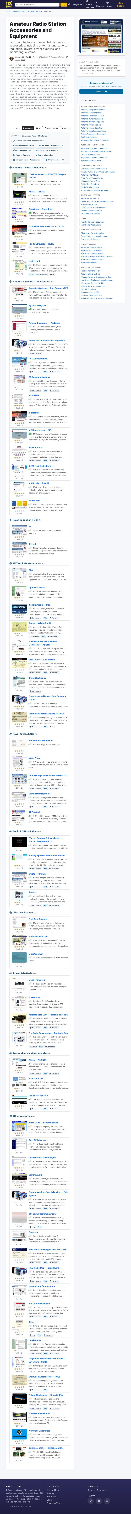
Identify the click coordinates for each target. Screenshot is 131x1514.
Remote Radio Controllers (91, 210)
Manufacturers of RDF (90, 292)
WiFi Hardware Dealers (90, 214)
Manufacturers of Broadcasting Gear (96, 277)
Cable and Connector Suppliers (94, 169)
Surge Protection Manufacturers (94, 236)
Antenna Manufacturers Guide (93, 131)
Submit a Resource (97, 1490)
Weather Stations (24, 155)
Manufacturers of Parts (90, 181)
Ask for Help (53, 1490)
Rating (66, 128)
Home (8, 11)
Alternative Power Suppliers (92, 233)
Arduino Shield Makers (90, 274)
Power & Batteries (46, 155)
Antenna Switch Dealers (91, 125)
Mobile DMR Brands (89, 204)
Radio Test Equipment (90, 187)
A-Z (40, 128)
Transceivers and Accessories (28, 160)
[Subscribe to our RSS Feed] (107, 1501)
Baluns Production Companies (93, 134)
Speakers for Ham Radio (91, 160)
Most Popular (52, 128)
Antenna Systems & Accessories (29, 141)
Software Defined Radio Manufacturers (97, 256)
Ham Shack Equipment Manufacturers (97, 280)
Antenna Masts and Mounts (92, 116)
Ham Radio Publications (91, 225)
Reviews (100, 6)
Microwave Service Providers (93, 283)
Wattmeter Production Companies (95, 140)
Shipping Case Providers (91, 295)
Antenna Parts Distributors (92, 119)
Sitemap (50, 1493)
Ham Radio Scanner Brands (92, 253)
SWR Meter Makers (89, 137)
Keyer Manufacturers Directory (94, 148)
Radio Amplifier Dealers (90, 271)
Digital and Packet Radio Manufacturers (97, 201)
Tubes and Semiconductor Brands (95, 190)
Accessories (33, 11)
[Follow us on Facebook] (99, 1501)
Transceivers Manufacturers (92, 259)
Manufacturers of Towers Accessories (97, 298)
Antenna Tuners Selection (91, 128)
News (109, 6)
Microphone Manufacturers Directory (96, 151)
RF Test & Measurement (52, 145)
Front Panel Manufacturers (92, 178)
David (28, 57)
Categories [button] (77, 4)
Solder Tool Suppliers (90, 184)
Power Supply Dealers (90, 239)
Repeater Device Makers (91, 250)
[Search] (64, 5)
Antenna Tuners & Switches (36, 136)
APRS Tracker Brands (90, 198)
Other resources (56, 160)
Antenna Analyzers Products (93, 109)
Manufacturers (19, 11)
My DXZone (120, 4)
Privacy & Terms (54, 1503)
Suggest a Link (101, 91)
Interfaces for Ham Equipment (93, 207)
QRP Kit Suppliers (88, 289)
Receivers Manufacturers (91, 247)
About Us (51, 1496)
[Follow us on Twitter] (91, 1501)
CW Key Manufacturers (90, 154)
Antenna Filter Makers (90, 175)
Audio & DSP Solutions (48, 150)
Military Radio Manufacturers (93, 286)
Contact (50, 1500)
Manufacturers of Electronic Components (98, 172)
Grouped (29, 128)
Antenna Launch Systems (91, 113)
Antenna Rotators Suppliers (92, 122)
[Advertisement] (39, 118)
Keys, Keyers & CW (23, 150)
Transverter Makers (89, 262)
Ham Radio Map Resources (92, 222)
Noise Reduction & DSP (25, 145)
